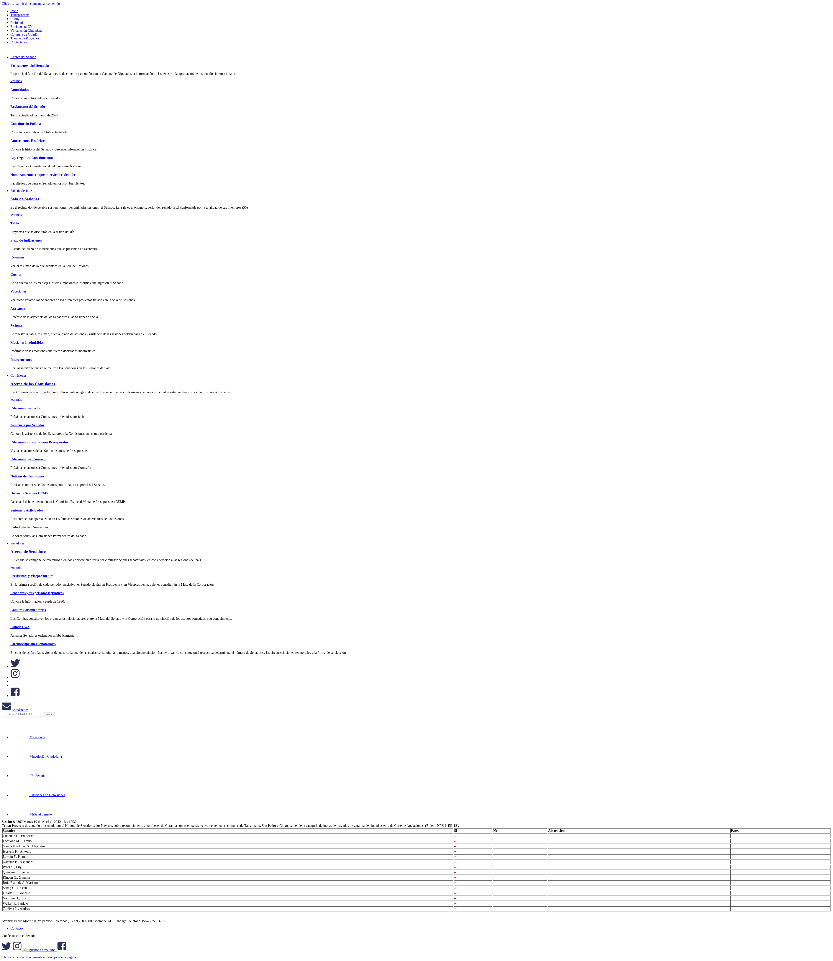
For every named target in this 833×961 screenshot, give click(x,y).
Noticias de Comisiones (27, 476)
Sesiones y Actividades (26, 510)
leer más (16, 81)
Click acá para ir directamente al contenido (31, 3)
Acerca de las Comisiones (32, 384)
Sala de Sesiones (21, 191)
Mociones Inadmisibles (27, 342)
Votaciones (18, 291)
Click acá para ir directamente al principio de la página (39, 957)
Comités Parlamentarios (28, 610)
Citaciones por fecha (25, 408)
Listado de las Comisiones (29, 527)
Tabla (14, 223)
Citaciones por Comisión (28, 459)
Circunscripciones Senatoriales (33, 644)
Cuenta (15, 274)
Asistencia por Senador (27, 425)
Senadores (17, 543)
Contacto (16, 928)
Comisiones (18, 375)
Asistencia (17, 308)
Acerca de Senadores (28, 551)
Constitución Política (25, 124)
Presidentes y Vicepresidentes (31, 576)
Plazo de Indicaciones (26, 240)
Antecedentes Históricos (27, 140)
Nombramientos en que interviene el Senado (42, 175)
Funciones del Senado (29, 65)
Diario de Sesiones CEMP (29, 493)
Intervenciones (21, 359)
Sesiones (16, 325)
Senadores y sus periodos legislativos (37, 593)
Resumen (17, 257)
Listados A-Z (20, 627)
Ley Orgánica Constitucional (31, 158)
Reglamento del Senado (27, 106)
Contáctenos (19, 710)
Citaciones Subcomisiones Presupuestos (39, 442)
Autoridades (19, 90)
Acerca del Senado (23, 57)
